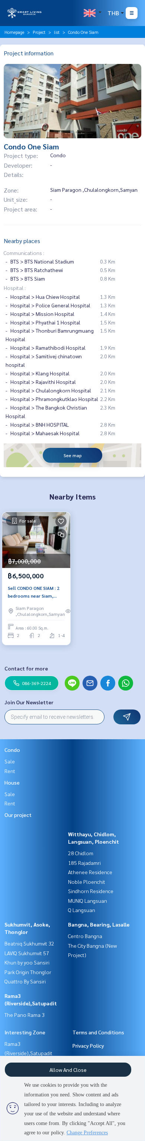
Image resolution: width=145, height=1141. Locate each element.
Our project (18, 814)
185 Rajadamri (84, 862)
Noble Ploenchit (86, 881)
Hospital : (15, 287)
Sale (9, 761)
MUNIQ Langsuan (87, 900)
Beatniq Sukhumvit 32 (29, 943)
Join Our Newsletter (29, 702)
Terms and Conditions (98, 1032)
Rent (9, 770)
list (56, 32)
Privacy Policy (88, 1045)
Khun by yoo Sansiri (26, 962)
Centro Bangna (85, 935)
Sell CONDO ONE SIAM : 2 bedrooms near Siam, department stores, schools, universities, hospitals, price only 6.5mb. (33, 592)
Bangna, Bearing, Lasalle (98, 924)
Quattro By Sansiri (25, 981)
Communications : (24, 252)
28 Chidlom (80, 853)
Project (39, 32)
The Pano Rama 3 (24, 1014)
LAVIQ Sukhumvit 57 (26, 953)
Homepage (14, 32)
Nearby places (22, 241)
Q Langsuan (81, 909)
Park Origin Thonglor (27, 972)
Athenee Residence (90, 872)
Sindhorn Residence (90, 891)
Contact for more (26, 668)
